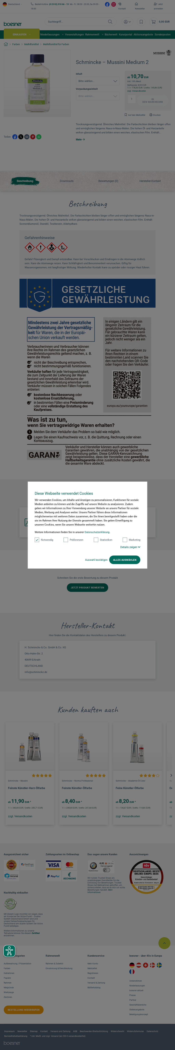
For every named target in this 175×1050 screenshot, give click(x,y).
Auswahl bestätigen (96, 559)
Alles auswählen (124, 560)
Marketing (134, 539)
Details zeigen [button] (129, 547)
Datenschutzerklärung (97, 532)
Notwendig (47, 539)
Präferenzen (76, 539)
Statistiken (106, 539)
